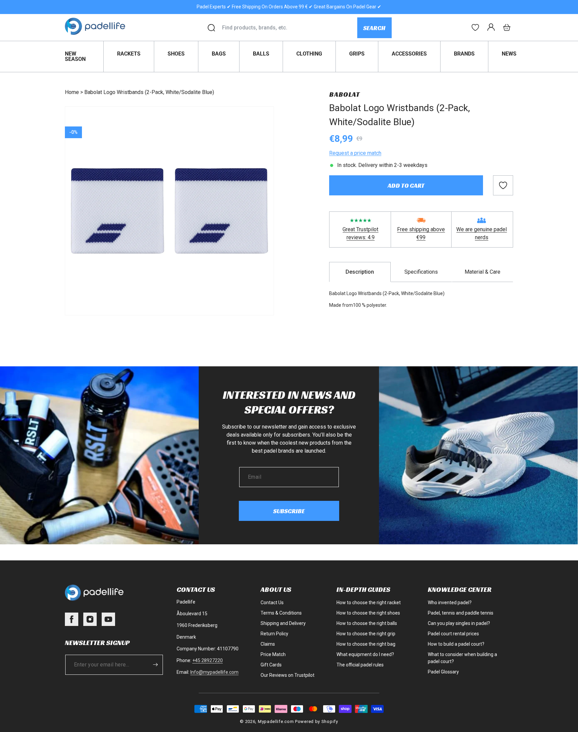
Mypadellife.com (276, 721)
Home (72, 92)
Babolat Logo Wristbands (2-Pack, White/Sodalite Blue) (149, 92)
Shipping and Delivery (283, 623)
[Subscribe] (155, 664)
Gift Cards (271, 664)
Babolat (344, 94)
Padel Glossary (443, 671)
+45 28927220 (207, 660)
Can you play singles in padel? (459, 623)
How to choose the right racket (368, 602)
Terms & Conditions (281, 613)
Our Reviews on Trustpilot (287, 675)
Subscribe (289, 511)
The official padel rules (360, 664)
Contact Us (272, 602)
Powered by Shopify (316, 721)
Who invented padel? (450, 602)
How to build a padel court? (456, 644)
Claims (268, 644)
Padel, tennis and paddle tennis (460, 613)
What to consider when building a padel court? (462, 658)
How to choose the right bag (365, 644)
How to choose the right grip (365, 633)
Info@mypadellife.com (214, 672)
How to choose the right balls (366, 623)
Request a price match (355, 153)
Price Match (273, 654)
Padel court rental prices (453, 633)
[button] (506, 27)
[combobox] (289, 28)
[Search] (211, 27)
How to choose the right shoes (368, 613)
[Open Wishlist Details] (475, 27)
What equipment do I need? (365, 654)
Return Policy (274, 633)
